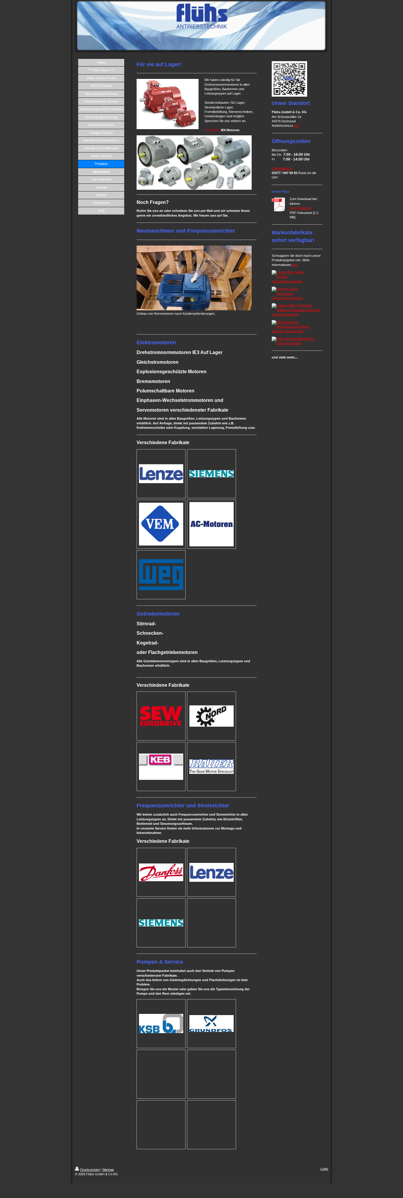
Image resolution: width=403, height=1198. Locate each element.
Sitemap (108, 1169)
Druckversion (90, 1169)
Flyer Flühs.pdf (300, 208)
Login (324, 1169)
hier (296, 125)
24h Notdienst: (282, 168)
